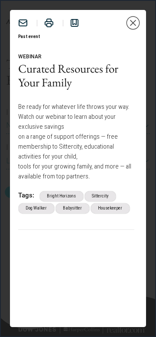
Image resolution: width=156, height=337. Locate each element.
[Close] (133, 22)
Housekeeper (110, 208)
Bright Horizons (61, 196)
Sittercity (100, 196)
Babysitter (72, 208)
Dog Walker (36, 208)
